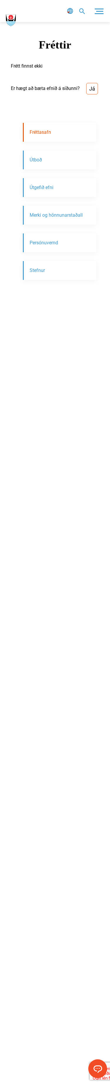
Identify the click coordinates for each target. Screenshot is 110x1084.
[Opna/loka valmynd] (99, 11)
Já (92, 89)
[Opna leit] (81, 11)
